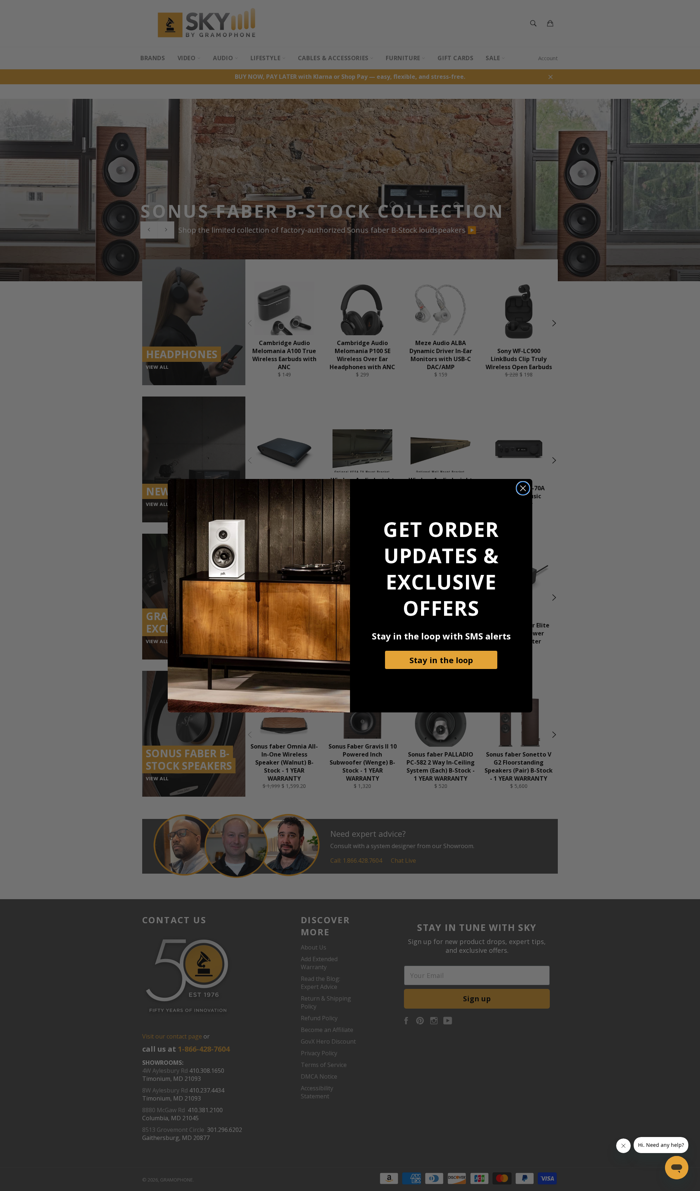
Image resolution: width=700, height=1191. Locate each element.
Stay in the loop (441, 659)
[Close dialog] (523, 488)
